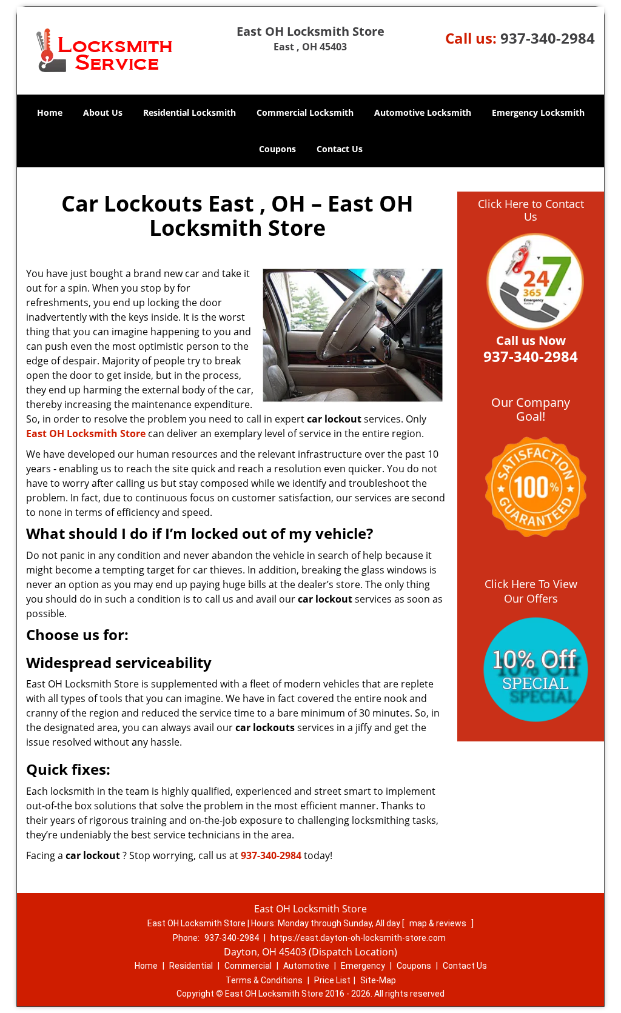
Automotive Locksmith (422, 112)
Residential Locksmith (189, 112)
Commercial (248, 966)
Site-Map (378, 980)
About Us (103, 112)
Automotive (306, 966)
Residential (191, 966)
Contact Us (340, 149)
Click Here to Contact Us (531, 210)
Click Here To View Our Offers (531, 591)
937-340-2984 (547, 38)
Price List (332, 980)
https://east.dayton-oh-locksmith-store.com (358, 938)
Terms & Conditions (264, 980)
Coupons (277, 149)
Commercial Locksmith (305, 112)
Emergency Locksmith (538, 112)
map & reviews (438, 923)
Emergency (363, 966)
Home (49, 112)
